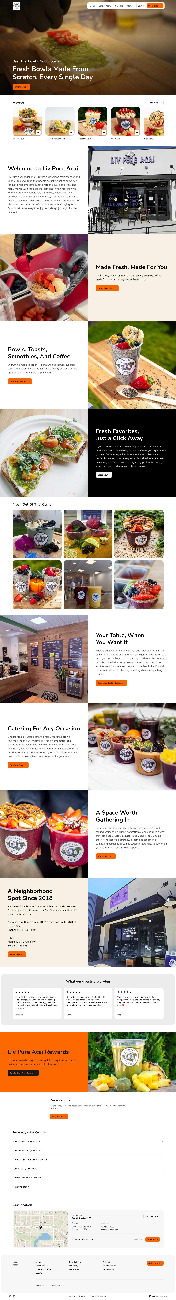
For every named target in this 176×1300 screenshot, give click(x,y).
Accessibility (57, 1285)
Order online (152, 1239)
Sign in (141, 6)
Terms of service (42, 1285)
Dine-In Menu (105, 6)
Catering (119, 6)
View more (19, 1008)
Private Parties (109, 1265)
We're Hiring (108, 1269)
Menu (92, 6)
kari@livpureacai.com (109, 1230)
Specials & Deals (43, 1269)
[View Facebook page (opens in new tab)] (10, 1296)
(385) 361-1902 (107, 1227)
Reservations (42, 1265)
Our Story (73, 1265)
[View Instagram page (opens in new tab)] (14, 1296)
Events (39, 1273)
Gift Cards (74, 1269)
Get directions (151, 1216)
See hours (138, 1239)
